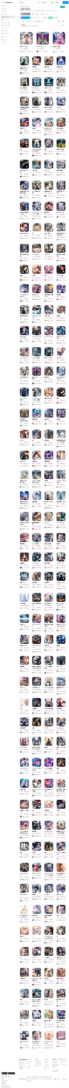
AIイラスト (29, 1061)
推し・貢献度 (36, 14)
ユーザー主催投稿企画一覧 (55, 1070)
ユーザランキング (36, 17)
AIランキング (45, 14)
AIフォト (29, 1063)
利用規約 (3, 1083)
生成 (52, 2)
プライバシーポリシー (6, 1085)
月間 (46, 17)
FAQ (44, 1078)
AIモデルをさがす (38, 1066)
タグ (28, 1069)
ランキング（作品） (46, 1062)
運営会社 (29, 1080)
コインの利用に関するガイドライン (34, 1078)
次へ (28, 21)
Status (59, 1078)
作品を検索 (38, 1061)
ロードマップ (64, 1064)
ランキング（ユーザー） (47, 1065)
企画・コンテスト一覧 (55, 1062)
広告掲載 (55, 1078)
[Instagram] (24, 1079)
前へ (24, 21)
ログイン (65, 2)
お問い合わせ (4, 1082)
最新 (63, 21)
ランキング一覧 (47, 1068)
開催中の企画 (55, 1064)
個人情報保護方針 (35, 1077)
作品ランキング (26, 17)
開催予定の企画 (55, 1067)
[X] (19, 1079)
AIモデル (29, 1067)
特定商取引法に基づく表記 (46, 1077)
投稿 (57, 2)
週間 (57, 17)
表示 (62, 25)
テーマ (28, 1065)
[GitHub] (26, 1079)
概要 (2, 1078)
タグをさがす (38, 1063)
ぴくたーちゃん (4, 1080)
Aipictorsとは (63, 1062)
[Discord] (22, 1079)
